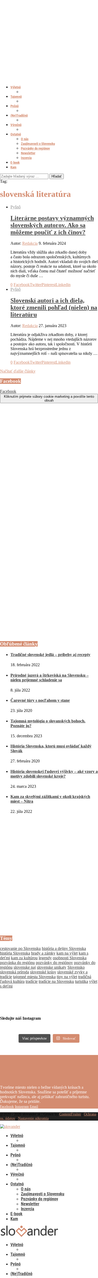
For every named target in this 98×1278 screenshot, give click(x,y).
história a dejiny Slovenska (64, 948)
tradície (32, 981)
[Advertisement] (49, 875)
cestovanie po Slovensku (20, 948)
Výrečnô (15, 125)
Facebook (8, 391)
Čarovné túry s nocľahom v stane (40, 700)
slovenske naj (25, 967)
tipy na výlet (67, 976)
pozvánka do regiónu (17, 962)
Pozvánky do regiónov (35, 148)
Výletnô (15, 87)
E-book (15, 162)
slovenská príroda (14, 972)
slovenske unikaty (51, 967)
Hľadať (56, 176)
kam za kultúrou (24, 958)
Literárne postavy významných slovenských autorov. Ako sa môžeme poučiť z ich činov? (52, 225)
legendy (45, 958)
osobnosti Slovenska (70, 958)
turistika (81, 981)
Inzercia (26, 158)
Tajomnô (16, 97)
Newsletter (28, 153)
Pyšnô (14, 106)
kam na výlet (67, 953)
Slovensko (76, 967)
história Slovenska (15, 953)
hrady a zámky (43, 953)
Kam (13, 167)
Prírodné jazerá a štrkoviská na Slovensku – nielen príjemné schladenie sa (49, 677)
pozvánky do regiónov (54, 962)
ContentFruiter (70, 1114)
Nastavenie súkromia (33, 1118)
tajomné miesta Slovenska (34, 976)
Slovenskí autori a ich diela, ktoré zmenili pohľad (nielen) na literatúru (53, 307)
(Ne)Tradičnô (19, 115)
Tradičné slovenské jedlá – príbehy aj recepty (50, 654)
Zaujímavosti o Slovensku (38, 144)
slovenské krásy (43, 972)
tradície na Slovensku (56, 981)
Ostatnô (15, 134)
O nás (24, 139)
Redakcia (30, 243)
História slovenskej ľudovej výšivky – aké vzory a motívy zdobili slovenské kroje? (54, 773)
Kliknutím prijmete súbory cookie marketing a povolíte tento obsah (49, 398)
